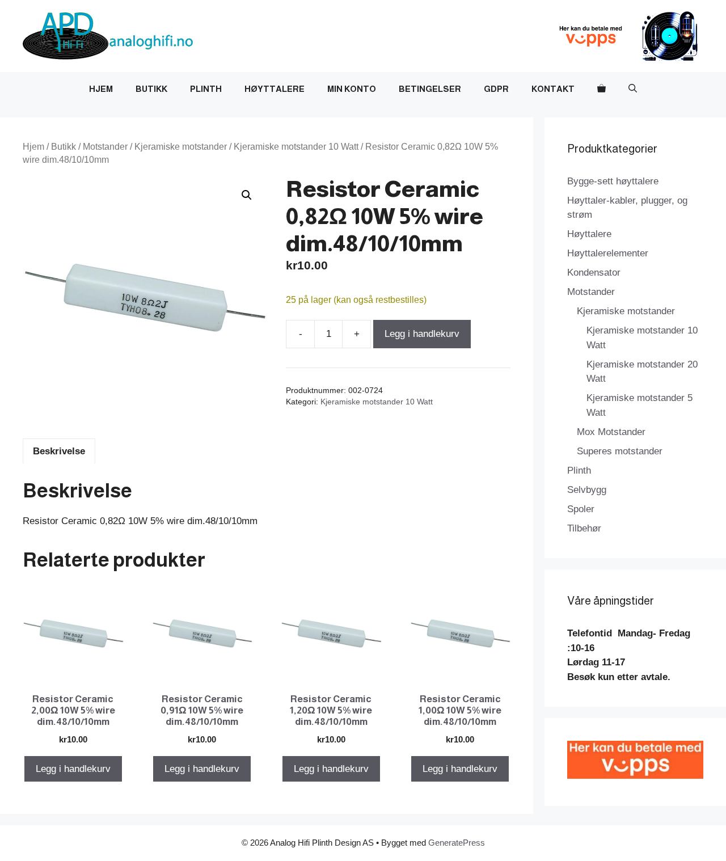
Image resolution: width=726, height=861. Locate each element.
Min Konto (351, 89)
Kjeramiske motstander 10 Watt (296, 146)
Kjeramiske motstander (180, 146)
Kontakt (553, 89)
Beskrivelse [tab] (59, 451)
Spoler (580, 509)
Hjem (101, 89)
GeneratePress (456, 842)
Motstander (105, 146)
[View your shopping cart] (601, 89)
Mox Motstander (611, 432)
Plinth (206, 89)
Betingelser (430, 89)
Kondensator (594, 272)
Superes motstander (619, 451)
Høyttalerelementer (607, 253)
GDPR (496, 89)
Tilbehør (584, 528)
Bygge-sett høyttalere (613, 181)
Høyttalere (274, 89)
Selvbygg (586, 489)
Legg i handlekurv (422, 333)
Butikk (151, 89)
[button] (632, 89)
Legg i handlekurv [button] (73, 768)
